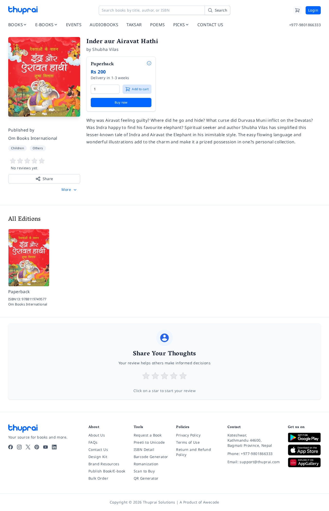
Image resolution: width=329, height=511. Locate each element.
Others (38, 148)
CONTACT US (210, 24)
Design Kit (97, 456)
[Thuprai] (23, 10)
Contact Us (98, 449)
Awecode (211, 502)
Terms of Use (188, 442)
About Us (96, 435)
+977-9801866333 (305, 24)
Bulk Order (98, 478)
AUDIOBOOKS (104, 24)
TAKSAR (134, 24)
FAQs (93, 442)
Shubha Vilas (105, 49)
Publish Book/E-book (106, 471)
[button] (69, 189)
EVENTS (73, 24)
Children (17, 148)
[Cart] (297, 10)
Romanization (146, 463)
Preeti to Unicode (149, 442)
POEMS (157, 24)
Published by (21, 130)
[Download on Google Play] (304, 437)
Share (48, 178)
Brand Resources (103, 463)
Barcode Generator (151, 456)
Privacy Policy (188, 435)
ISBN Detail (144, 449)
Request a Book (148, 435)
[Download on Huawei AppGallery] (304, 462)
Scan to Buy (144, 471)
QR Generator (146, 478)
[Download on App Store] (304, 450)
